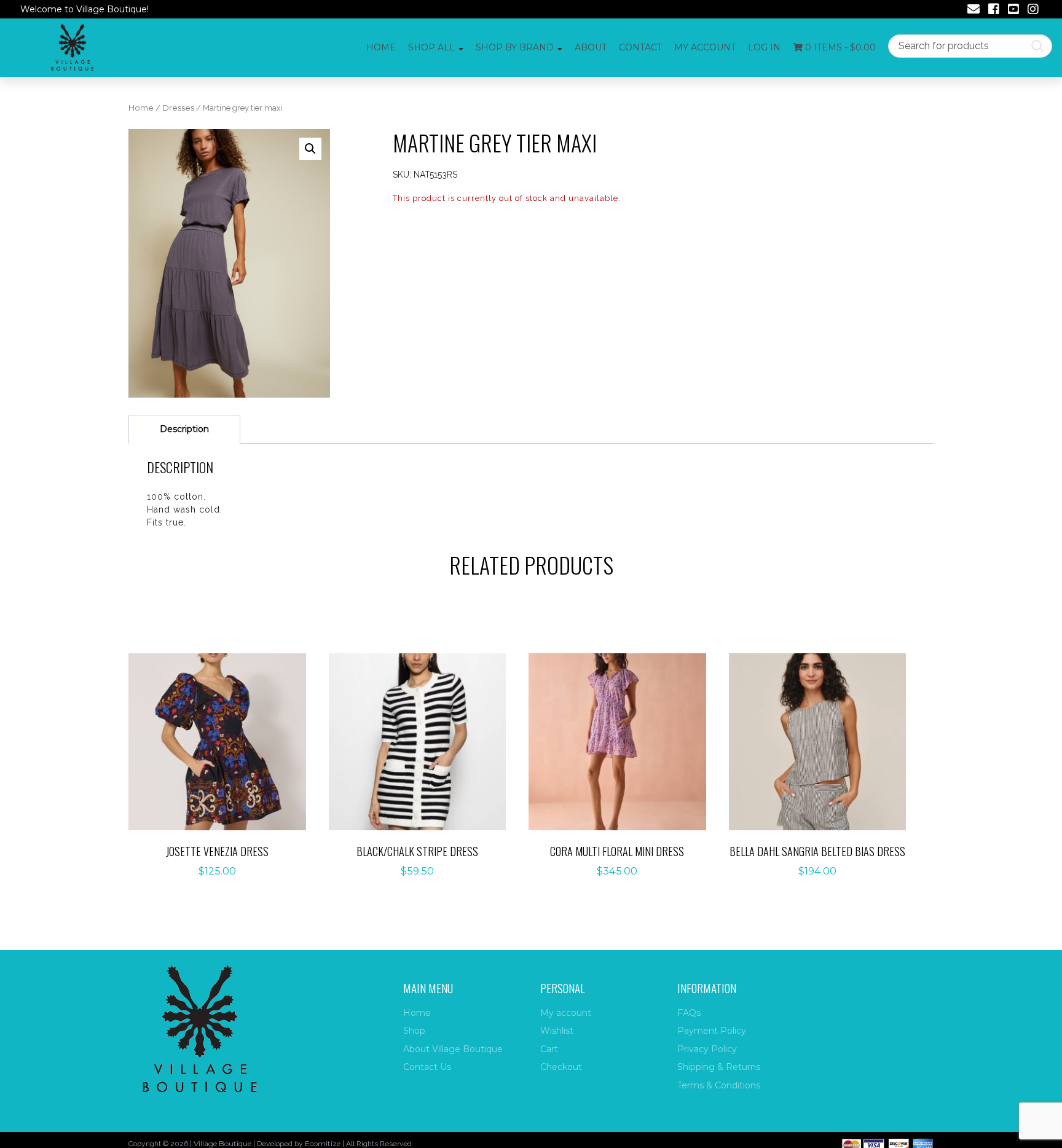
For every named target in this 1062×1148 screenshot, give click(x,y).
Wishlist (556, 1030)
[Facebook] (993, 10)
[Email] (973, 10)
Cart (549, 1049)
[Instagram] (1033, 10)
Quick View (224, 767)
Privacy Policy (707, 1049)
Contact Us (427, 1066)
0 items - (839, 47)
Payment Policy (711, 1030)
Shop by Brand (515, 47)
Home (381, 47)
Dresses (178, 107)
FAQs (689, 1012)
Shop (414, 1030)
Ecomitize (322, 1143)
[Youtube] (1013, 10)
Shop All (431, 47)
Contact (640, 47)
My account (705, 47)
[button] (310, 149)
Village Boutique (222, 1143)
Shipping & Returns (718, 1066)
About (591, 47)
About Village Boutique (453, 1049)
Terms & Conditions (718, 1085)
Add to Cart (224, 729)
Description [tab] (184, 428)
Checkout (561, 1066)
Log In (764, 47)
